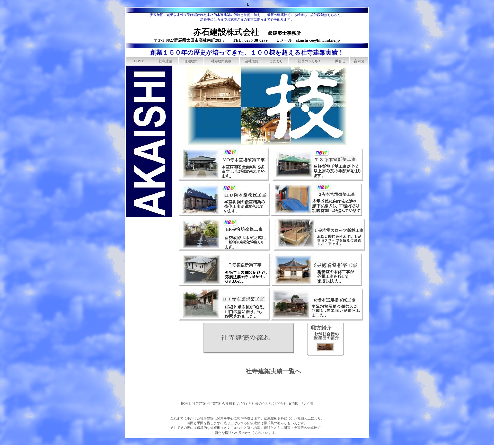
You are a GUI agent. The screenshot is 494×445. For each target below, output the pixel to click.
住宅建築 (191, 61)
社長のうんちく (309, 61)
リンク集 (306, 403)
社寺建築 (165, 61)
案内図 (359, 61)
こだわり (276, 61)
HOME (139, 61)
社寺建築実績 (221, 61)
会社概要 (251, 61)
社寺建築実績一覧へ (274, 371)
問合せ (340, 61)
